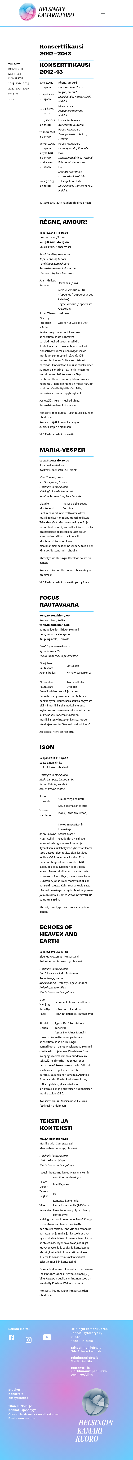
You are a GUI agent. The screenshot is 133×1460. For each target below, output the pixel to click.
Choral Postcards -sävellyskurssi (34, 1414)
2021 (18, 88)
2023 (26, 83)
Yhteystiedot (18, 1398)
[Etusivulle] (98, 1415)
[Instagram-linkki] (29, 1340)
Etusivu (14, 1390)
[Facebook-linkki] (11, 1337)
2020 (26, 88)
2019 (11, 94)
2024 (19, 83)
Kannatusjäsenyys (22, 1410)
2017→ (12, 99)
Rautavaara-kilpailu (23, 1418)
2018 (18, 94)
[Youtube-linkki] (47, 1337)
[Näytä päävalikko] (103, 13)
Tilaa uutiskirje (20, 1406)
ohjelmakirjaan (81, 202)
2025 (11, 83)
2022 (11, 88)
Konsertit (15, 1394)
